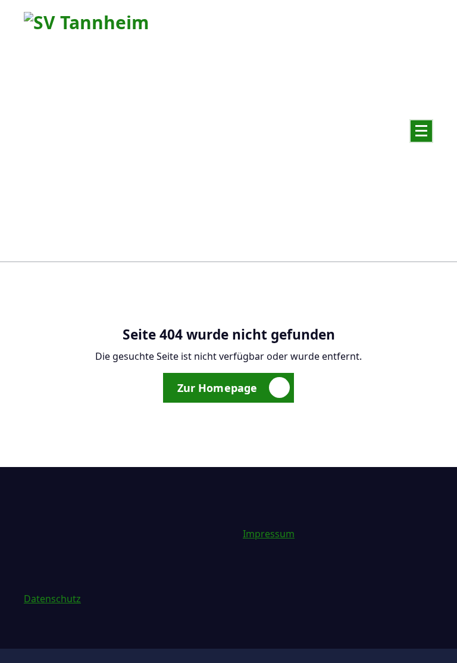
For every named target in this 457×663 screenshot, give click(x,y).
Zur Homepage (217, 388)
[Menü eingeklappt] (421, 131)
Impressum (269, 533)
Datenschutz (52, 598)
